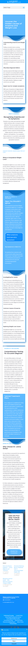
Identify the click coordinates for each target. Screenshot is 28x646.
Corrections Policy (8, 620)
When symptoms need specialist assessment (12, 237)
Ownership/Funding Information (13, 617)
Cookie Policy (19, 615)
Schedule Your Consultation (14, 551)
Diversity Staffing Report (9, 622)
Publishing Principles (9, 615)
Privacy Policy (13, 623)
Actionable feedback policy (13, 618)
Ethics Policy (20, 622)
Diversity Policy (19, 620)
